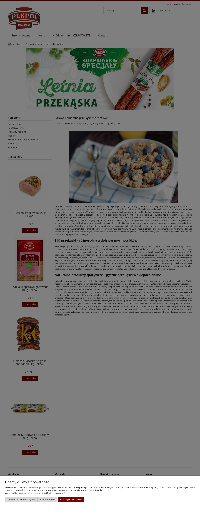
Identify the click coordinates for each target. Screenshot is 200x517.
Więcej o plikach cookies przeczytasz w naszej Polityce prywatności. (36, 493)
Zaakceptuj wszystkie (71, 499)
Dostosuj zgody (47, 499)
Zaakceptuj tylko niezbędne (21, 499)
